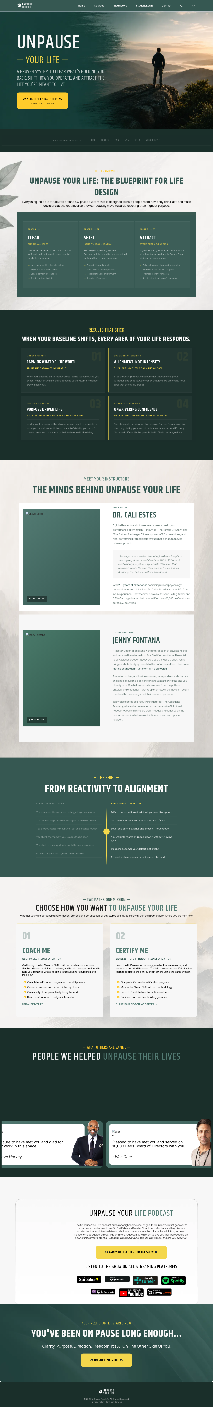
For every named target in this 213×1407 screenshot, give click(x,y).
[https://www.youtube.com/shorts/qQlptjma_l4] (131, 1292)
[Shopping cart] (193, 5)
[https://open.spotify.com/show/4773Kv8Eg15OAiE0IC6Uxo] (173, 1280)
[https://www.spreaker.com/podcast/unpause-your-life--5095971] (89, 1279)
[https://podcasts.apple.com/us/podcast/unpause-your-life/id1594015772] (102, 1292)
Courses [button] (99, 5)
